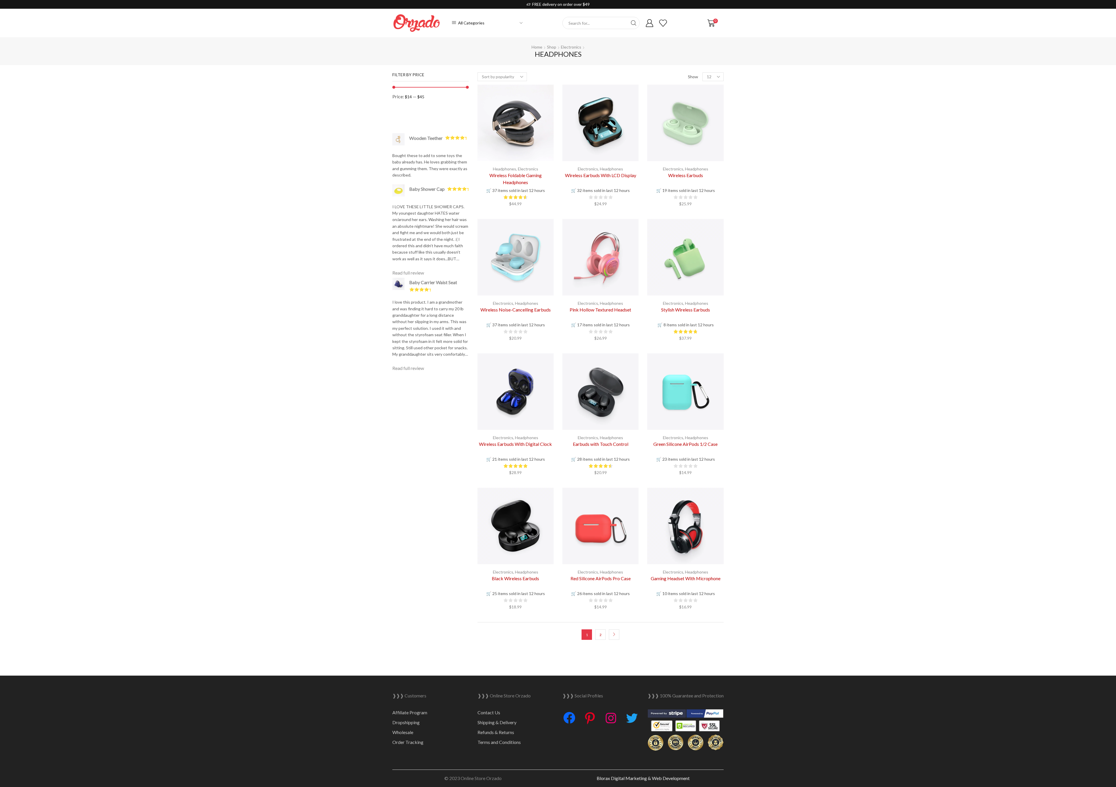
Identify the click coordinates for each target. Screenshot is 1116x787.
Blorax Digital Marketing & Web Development (643, 778)
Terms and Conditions (499, 742)
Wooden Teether (426, 138)
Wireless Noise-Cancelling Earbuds (515, 309)
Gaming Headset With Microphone (685, 578)
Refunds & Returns (495, 732)
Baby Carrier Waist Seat (433, 282)
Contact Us (488, 712)
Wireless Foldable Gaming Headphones (515, 178)
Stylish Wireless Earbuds (685, 309)
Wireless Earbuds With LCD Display (600, 175)
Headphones (504, 168)
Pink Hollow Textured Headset (600, 309)
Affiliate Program (409, 712)
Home (537, 46)
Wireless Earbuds (685, 175)
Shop (551, 46)
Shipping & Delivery (496, 722)
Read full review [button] (408, 272)
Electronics (571, 46)
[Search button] (633, 23)
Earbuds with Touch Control (600, 444)
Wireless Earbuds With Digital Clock (515, 444)
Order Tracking (407, 742)
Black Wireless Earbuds (515, 578)
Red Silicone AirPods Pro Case (600, 578)
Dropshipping (406, 722)
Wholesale (402, 732)
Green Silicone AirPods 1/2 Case (685, 444)
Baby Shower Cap (427, 189)
